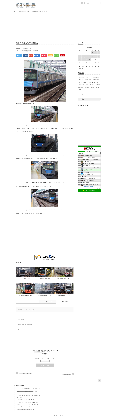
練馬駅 (29, 50)
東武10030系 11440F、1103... (44, 295)
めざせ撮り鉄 (60, 415)
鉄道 (28, 11)
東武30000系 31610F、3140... (64, 278)
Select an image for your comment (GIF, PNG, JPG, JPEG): (45, 350)
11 (79, 59)
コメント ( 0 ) (65, 301)
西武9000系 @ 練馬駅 (66, 374)
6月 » (83, 68)
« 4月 (79, 68)
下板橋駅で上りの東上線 (22, 399)
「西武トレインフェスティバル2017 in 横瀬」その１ (28, 404)
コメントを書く (25, 51)
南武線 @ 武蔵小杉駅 (45, 278)
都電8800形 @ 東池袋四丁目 (25, 295)
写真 (25, 11)
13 (86, 59)
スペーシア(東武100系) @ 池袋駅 (25, 373)
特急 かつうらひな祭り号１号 (23, 409)
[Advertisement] (57, 27)
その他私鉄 (21, 11)
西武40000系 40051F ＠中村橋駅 (86, 77)
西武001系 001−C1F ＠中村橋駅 (86, 84)
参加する (98, 188)
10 (98, 56)
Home (15, 11)
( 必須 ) (21, 319)
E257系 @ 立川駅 (26, 278)
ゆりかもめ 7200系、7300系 (85, 82)
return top (99, 380)
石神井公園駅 (25, 50)
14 (89, 59)
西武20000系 (36, 50)
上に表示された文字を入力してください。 (45, 358)
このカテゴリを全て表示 (89, 186)
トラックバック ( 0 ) (47, 301)
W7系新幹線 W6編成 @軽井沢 (85, 79)
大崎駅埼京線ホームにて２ (64, 295)
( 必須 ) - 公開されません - (25, 324)
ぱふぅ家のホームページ (22, 406)
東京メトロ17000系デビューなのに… (87, 87)
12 (83, 59)
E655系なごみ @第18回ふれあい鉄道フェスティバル (28, 395)
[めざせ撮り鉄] (26, 8)
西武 (32, 50)
